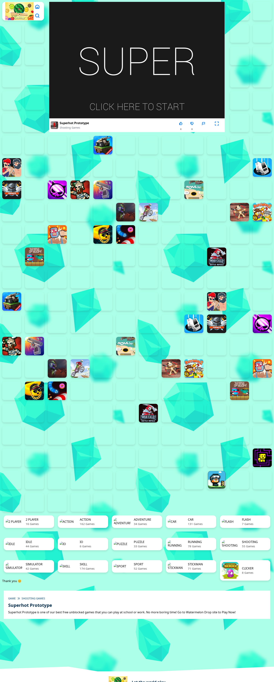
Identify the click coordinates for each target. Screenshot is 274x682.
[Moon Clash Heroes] (102, 212)
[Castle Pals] (148, 167)
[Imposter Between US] (239, 190)
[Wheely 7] (171, 480)
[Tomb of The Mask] (262, 457)
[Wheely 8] (193, 480)
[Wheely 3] (79, 480)
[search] (37, 15)
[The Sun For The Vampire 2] (193, 457)
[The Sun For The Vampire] (239, 457)
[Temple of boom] (34, 256)
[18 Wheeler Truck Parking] (57, 502)
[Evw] (11, 190)
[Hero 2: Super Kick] (171, 190)
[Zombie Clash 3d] (262, 256)
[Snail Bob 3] (262, 435)
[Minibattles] (79, 212)
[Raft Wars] (11, 234)
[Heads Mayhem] (148, 190)
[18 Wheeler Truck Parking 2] (34, 502)
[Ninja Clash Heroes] (171, 212)
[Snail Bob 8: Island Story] (102, 457)
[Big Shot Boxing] (79, 145)
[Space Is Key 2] (125, 457)
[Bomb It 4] (171, 145)
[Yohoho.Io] (239, 256)
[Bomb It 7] (239, 145)
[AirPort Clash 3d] (11, 123)
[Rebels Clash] (57, 279)
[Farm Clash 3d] (34, 190)
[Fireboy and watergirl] (11, 33)
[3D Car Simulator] (102, 502)
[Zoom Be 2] (239, 78)
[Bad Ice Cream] (79, 435)
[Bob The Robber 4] (102, 435)
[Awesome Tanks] (11, 145)
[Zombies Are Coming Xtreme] (34, 279)
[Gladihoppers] (79, 190)
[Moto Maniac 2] (125, 212)
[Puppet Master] (239, 212)
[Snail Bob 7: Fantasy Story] (79, 457)
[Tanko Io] (11, 256)
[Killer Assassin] (34, 212)
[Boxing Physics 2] (11, 167)
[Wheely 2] (57, 480)
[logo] (19, 11)
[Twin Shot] (79, 256)
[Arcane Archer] (239, 123)
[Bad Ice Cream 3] (57, 435)
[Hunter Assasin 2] (216, 190)
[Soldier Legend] (171, 234)
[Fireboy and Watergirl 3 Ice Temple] (239, 33)
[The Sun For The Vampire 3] (216, 457)
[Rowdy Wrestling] (79, 234)
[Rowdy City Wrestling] (57, 234)
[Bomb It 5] (193, 145)
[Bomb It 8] (171, 301)
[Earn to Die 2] (11, 279)
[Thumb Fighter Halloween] (34, 78)
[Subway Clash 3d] (216, 234)
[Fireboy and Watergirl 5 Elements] (11, 56)
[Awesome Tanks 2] (262, 123)
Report (203, 129)
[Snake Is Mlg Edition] (102, 234)
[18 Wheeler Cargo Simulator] (262, 480)
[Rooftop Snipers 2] (262, 56)
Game (12, 598)
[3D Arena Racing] (79, 502)
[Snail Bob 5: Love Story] (34, 457)
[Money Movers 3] (239, 56)
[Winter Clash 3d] (171, 256)
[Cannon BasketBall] (102, 167)
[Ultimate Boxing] (102, 256)
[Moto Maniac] (148, 212)
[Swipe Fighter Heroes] (262, 234)
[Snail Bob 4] (11, 457)
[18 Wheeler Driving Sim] (11, 502)
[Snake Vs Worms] (125, 234)
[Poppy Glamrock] (216, 212)
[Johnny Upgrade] (148, 435)
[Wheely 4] (102, 480)
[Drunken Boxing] (239, 167)
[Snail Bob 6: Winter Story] (57, 457)
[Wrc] (216, 256)
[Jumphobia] (171, 435)
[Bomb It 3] (148, 145)
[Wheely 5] (125, 480)
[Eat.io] (262, 167)
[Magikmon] (57, 212)
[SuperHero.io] (239, 234)
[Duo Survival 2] (239, 11)
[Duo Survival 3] (262, 11)
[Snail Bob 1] (216, 435)
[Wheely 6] (148, 480)
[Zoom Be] (11, 100)
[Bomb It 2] (125, 145)
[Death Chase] (193, 167)
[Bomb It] (262, 145)
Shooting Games (70, 127)
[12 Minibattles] (239, 100)
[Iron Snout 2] (262, 190)
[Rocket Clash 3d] (34, 234)
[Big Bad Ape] (57, 145)
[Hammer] (125, 190)
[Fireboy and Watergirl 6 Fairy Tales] (34, 56)
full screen (216, 129)
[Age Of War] (262, 100)
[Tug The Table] (57, 256)
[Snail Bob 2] (239, 435)
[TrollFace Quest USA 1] (11, 480)
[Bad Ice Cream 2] (34, 435)
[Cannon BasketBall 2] (34, 167)
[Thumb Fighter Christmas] (11, 78)
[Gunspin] (102, 190)
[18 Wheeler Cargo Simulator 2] (239, 480)
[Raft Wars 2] (262, 212)
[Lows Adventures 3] (216, 480)
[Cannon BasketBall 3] (57, 167)
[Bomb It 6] (216, 145)
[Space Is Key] (171, 457)
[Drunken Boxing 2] (216, 167)
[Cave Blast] (171, 167)
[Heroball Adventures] (125, 435)
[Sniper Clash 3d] (148, 234)
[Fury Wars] (57, 190)
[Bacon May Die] (34, 145)
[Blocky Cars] (102, 145)
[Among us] (34, 123)
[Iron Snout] (11, 212)
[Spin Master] (193, 234)
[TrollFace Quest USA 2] (34, 480)
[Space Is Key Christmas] (148, 457)
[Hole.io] (193, 190)
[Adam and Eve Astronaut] (11, 435)
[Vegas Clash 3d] (125, 256)
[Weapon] (148, 256)
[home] (37, 6)
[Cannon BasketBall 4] (79, 167)
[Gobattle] (34, 100)
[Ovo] (193, 435)
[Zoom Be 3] (262, 78)
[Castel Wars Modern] (125, 167)
